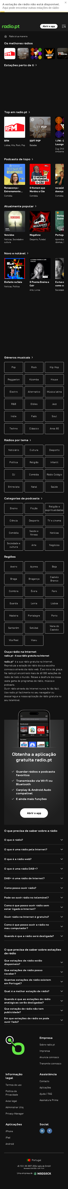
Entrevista (14, 487)
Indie (13, 416)
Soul (54, 416)
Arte (34, 545)
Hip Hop (54, 367)
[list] (34, 53)
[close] (66, 2)
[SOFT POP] (23, 53)
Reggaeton (14, 379)
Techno (14, 428)
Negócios (54, 545)
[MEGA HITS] (49, 53)
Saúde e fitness (33, 533)
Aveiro (13, 567)
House (54, 379)
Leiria (34, 603)
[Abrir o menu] (64, 26)
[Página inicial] (5, 36)
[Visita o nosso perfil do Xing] (49, 1131)
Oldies (34, 404)
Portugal (36, 1160)
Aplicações (45, 1087)
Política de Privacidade (12, 1093)
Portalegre (34, 616)
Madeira (13, 616)
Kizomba (34, 379)
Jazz (54, 404)
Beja (54, 567)
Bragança (34, 579)
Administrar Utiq (15, 1107)
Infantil (54, 462)
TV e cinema (54, 520)
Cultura (34, 450)
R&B (13, 404)
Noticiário (13, 450)
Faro (54, 591)
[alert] (34, 6)
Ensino (13, 508)
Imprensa (45, 1051)
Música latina (54, 392)
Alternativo (34, 392)
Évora (34, 591)
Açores (34, 567)
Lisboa (54, 603)
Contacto (44, 1081)
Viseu (34, 640)
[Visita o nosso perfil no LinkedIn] (42, 1131)
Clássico (34, 428)
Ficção (33, 508)
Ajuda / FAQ (46, 1094)
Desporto (54, 450)
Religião (34, 462)
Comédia (34, 474)
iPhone (9, 1131)
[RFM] (9, 53)
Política (13, 462)
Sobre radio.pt (47, 1045)
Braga (13, 579)
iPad (8, 1137)
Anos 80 (54, 428)
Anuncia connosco (49, 1057)
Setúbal (34, 628)
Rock (34, 367)
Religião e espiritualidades (54, 508)
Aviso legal (11, 1101)
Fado (34, 416)
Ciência (14, 520)
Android (10, 1144)
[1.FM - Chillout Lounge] (36, 53)
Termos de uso (13, 1085)
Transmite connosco (50, 1063)
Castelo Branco (54, 579)
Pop (14, 367)
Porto (54, 616)
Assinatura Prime (49, 1100)
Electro (14, 392)
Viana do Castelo (54, 628)
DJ (13, 474)
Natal (34, 487)
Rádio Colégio (54, 474)
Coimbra (13, 591)
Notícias (54, 533)
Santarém (13, 628)
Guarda (14, 603)
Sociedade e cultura (13, 545)
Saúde (54, 487)
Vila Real (13, 640)
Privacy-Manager (15, 1114)
